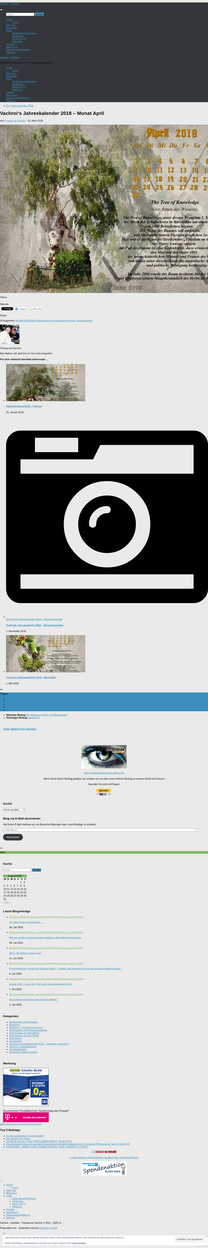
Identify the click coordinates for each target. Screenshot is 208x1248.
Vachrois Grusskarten (54, 320)
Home (9, 19)
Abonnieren (13, 837)
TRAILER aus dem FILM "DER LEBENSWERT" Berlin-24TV (39, 1141)
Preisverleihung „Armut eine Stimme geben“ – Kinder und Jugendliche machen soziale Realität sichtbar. (65, 968)
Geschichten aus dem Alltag (37, 917)
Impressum (12, 47)
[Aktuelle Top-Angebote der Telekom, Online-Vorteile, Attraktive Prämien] (26, 1121)
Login (15, 22)
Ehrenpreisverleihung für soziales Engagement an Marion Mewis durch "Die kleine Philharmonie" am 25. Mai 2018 (68, 1144)
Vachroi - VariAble (9, 3)
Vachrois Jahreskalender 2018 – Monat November (34, 625)
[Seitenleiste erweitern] (1, 689)
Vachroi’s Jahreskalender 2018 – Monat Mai (31, 677)
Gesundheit (15, 1038)
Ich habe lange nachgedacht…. (26, 922)
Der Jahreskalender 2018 (19, 106)
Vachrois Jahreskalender (79, 320)
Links (9, 30)
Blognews (11, 28)
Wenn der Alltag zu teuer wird (25, 953)
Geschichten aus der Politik (68, 917)
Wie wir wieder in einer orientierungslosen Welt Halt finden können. (45, 937)
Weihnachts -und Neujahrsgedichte (28, 1030)
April (17, 320)
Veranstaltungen (18, 1049)
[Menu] (1, 9)
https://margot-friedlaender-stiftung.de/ (104, 773)
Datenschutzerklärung (18, 49)
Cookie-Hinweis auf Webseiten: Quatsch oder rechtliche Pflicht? (104, 1157)
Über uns (11, 25)
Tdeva (39, 320)
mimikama (17, 36)
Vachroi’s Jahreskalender (23, 1046)
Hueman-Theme (48, 1228)
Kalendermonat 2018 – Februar (24, 406)
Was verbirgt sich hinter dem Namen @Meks (33, 999)
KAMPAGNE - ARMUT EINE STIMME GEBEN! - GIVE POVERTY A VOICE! (47, 1147)
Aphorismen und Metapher (23, 1022)
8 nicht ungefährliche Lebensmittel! (25, 1136)
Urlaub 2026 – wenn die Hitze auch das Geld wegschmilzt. (40, 984)
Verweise (17, 41)
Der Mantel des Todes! (18, 1138)
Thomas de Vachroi (15, 120)
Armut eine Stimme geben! (23, 1052)
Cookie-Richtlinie (79, 1243)
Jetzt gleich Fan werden (19, 729)
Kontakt (10, 44)
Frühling (31, 320)
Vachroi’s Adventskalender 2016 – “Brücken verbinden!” (39, 1044)
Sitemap (10, 52)
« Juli (6, 902)
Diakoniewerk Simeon (24, 33)
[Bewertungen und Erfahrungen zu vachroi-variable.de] (20, 1124)
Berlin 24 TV (19, 38)
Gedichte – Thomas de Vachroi (25, 1027)
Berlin (23, 320)
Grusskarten (15, 1041)
